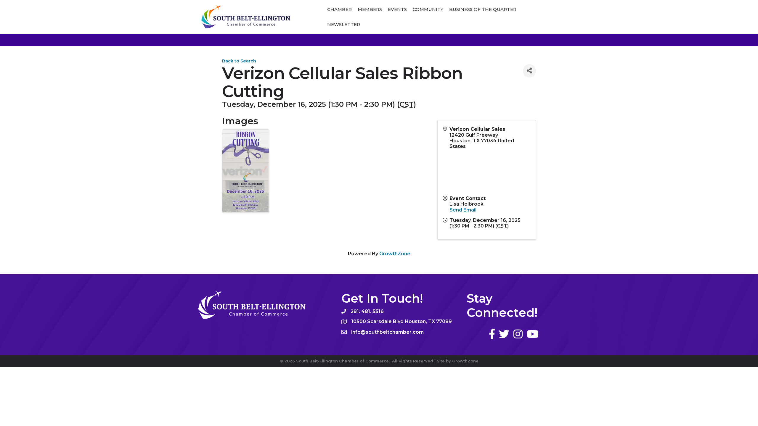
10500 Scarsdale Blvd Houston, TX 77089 (401, 321)
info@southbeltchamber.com (387, 332)
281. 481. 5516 (367, 311)
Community (428, 9)
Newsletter (343, 24)
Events (397, 9)
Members (370, 9)
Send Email (462, 210)
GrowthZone (394, 253)
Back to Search (239, 61)
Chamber (339, 9)
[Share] (529, 71)
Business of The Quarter (482, 9)
